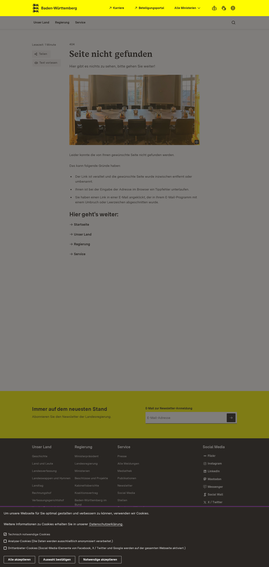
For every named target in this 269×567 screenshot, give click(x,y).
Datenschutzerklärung (105, 524)
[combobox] (188, 8)
